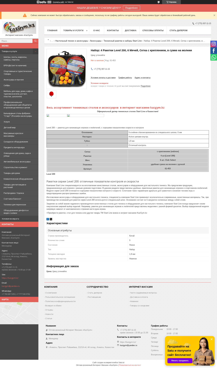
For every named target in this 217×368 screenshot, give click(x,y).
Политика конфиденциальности (60, 301)
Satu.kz (121, 363)
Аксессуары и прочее (14, 79)
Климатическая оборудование (18, 179)
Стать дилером (178, 30)
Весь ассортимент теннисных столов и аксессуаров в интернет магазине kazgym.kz (105, 107)
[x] (51, 220)
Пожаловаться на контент (130, 365)
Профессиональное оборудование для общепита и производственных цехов (18, 105)
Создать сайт (58, 2)
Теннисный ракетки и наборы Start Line (123, 41)
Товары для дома (12, 173)
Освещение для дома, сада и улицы (17, 154)
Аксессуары (95, 41)
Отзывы (49, 309)
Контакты (113, 30)
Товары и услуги (9, 51)
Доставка (130, 30)
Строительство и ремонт (15, 167)
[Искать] (35, 41)
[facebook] (47, 220)
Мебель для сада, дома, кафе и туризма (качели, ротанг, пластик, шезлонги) (18, 94)
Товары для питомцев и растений (15, 186)
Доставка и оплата (139, 297)
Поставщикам (94, 297)
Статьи (48, 318)
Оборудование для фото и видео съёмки (16, 211)
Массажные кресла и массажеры (13, 134)
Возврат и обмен (53, 305)
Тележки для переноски (15, 204)
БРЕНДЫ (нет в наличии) (15, 65)
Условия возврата (10, 218)
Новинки (134, 301)
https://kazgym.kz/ (10, 278)
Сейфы (7, 85)
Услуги (7, 121)
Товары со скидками (139, 305)
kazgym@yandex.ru (11, 286)
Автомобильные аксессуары (17, 161)
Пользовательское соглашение (60, 297)
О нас (96, 30)
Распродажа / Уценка (14, 193)
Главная (52, 30)
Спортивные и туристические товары (18, 72)
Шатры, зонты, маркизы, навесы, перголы (15, 58)
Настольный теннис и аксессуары (71, 41)
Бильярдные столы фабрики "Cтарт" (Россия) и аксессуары (18, 114)
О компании (51, 292)
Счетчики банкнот (12, 198)
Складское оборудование (16, 141)
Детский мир (10, 127)
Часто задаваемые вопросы (143, 292)
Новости (49, 314)
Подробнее (131, 8)
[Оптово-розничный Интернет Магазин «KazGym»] (19, 27)
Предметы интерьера (14, 147)
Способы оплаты (153, 30)
